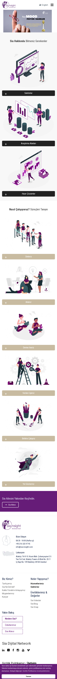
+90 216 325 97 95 (23, 544)
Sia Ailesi (11, 505)
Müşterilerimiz (8, 593)
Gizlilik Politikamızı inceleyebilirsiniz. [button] (36, 671)
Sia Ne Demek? (8, 587)
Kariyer (5, 597)
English (44, 5)
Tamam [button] (28, 676)
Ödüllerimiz (10, 625)
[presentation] (5, 21)
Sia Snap (34, 607)
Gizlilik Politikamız (13, 663)
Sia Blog (34, 604)
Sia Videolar (36, 600)
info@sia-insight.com (24, 547)
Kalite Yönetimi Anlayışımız (13, 590)
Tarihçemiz (7, 584)
